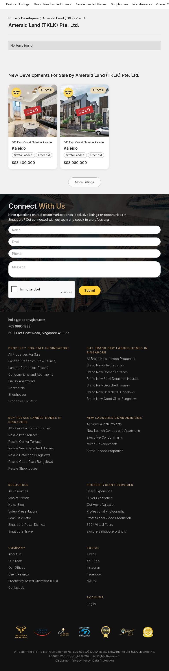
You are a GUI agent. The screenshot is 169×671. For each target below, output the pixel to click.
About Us (15, 554)
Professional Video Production (109, 518)
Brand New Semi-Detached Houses (112, 379)
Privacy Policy (81, 660)
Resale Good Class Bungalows (30, 461)
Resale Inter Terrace (23, 435)
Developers (30, 18)
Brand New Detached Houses (108, 385)
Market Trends (18, 498)
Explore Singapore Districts (106, 531)
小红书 (91, 581)
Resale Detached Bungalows (29, 455)
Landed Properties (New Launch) (32, 361)
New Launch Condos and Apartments (114, 430)
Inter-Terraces (142, 4)
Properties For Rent (22, 401)
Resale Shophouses (22, 468)
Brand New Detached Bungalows (111, 392)
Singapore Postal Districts (26, 524)
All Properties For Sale (24, 354)
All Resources (18, 491)
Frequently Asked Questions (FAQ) (33, 581)
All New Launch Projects (104, 424)
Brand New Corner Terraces (107, 372)
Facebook (94, 574)
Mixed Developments (102, 444)
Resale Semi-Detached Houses (31, 448)
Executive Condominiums (105, 437)
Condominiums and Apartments (30, 374)
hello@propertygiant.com (26, 320)
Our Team (15, 561)
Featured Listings (17, 4)
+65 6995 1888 (19, 326)
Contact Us (16, 587)
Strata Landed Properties (105, 451)
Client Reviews (19, 574)
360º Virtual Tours (100, 524)
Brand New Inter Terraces (105, 365)
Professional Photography (106, 511)
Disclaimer (62, 660)
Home (12, 18)
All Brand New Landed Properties (111, 358)
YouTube (93, 561)
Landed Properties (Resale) (28, 368)
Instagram (94, 567)
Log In (91, 604)
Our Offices (16, 567)
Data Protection (103, 660)
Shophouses (119, 4)
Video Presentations (23, 511)
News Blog (16, 504)
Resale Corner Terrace (25, 441)
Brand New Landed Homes (52, 4)
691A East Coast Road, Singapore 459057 (38, 333)
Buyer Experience (100, 498)
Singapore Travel (20, 531)
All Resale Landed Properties (29, 428)
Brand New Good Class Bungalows (112, 399)
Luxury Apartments (21, 381)
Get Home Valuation (101, 504)
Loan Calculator (19, 518)
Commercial (16, 388)
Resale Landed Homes (91, 4)
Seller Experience (99, 491)
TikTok (91, 554)
